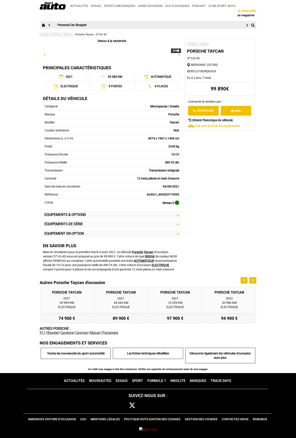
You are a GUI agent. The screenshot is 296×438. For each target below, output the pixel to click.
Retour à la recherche (112, 41)
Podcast (199, 6)
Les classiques (177, 6)
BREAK (150, 256)
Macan (95, 333)
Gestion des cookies (201, 419)
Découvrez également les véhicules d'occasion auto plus (220, 355)
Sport (137, 381)
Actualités (79, 6)
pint (158, 405)
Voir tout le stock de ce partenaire (217, 125)
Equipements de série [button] (63, 224)
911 (43, 333)
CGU (83, 419)
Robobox (260, 419)
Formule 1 (156, 381)
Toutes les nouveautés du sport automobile (76, 353)
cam (145, 405)
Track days (221, 381)
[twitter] (132, 405)
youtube (172, 405)
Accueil (45, 34)
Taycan (67, 34)
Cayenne (67, 333)
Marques (198, 381)
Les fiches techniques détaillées (148, 353)
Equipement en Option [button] (64, 233)
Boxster (53, 333)
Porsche (56, 34)
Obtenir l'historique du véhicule (212, 120)
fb (120, 405)
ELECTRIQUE (160, 265)
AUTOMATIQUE (144, 260)
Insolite (177, 381)
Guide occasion (150, 6)
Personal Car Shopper (72, 25)
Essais (96, 6)
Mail (237, 110)
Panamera (110, 333)
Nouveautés (100, 381)
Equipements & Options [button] (65, 215)
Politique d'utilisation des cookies (152, 419)
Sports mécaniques (119, 6)
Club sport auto (221, 6)
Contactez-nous (235, 419)
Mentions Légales (105, 419)
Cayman (81, 333)
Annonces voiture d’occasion (52, 419)
